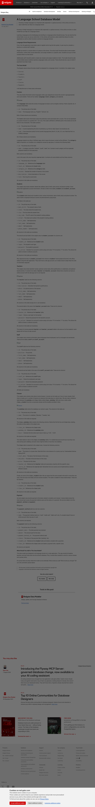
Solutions (26, 2)
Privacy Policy (44, 799)
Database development (49, 11)
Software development (74, 11)
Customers (35, 2)
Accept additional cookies (18, 803)
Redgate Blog (4, 12)
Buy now (79, 2)
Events (64, 11)
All (29, 11)
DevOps (59, 11)
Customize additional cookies (52, 803)
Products (18, 2)
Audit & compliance (37, 11)
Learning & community (64, 2)
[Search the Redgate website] (87, 2)
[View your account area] (92, 2)
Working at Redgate (86, 11)
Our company (44, 2)
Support (53, 2)
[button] (94, 12)
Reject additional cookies (35, 803)
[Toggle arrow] (82, 2)
